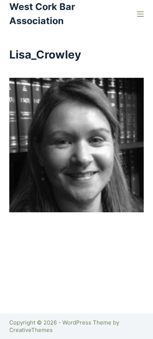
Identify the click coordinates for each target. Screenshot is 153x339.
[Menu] (140, 14)
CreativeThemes (31, 329)
